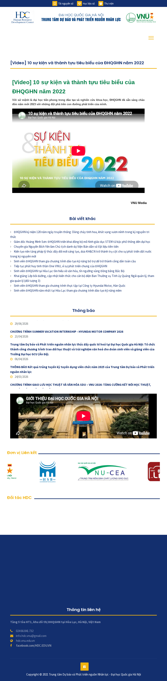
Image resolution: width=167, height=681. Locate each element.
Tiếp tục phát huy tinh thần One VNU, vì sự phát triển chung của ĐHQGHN (60, 266)
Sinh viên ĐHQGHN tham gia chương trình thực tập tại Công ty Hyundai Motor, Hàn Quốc (69, 286)
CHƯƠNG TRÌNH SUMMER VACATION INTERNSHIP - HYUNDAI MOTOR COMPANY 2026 (66, 323)
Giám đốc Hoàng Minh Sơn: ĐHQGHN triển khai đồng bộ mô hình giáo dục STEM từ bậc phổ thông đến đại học (82, 242)
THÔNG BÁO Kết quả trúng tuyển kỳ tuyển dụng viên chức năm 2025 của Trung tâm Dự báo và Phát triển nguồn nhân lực (82, 360)
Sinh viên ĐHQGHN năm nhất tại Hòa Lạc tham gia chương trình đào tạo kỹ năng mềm (68, 290)
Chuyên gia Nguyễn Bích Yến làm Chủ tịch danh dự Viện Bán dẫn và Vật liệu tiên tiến (66, 246)
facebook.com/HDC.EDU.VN (33, 645)
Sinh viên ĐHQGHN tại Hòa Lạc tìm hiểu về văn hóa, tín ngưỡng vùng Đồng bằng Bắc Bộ (69, 271)
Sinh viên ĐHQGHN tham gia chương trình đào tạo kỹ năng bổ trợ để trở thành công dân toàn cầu (75, 261)
